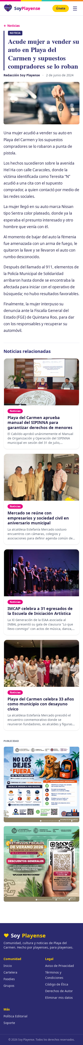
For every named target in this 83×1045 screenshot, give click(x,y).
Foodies (9, 979)
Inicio (8, 966)
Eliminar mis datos (59, 997)
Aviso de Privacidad (59, 966)
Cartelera (10, 972)
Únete (60, 8)
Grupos (9, 985)
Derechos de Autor (59, 991)
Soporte (9, 1023)
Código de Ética (56, 984)
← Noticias (12, 25)
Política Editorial (15, 1016)
